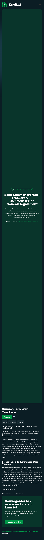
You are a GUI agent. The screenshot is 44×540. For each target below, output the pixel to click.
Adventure (12, 422)
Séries (15, 222)
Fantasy (20, 422)
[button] (40, 5)
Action (5, 422)
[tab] (20, 532)
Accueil (8, 222)
